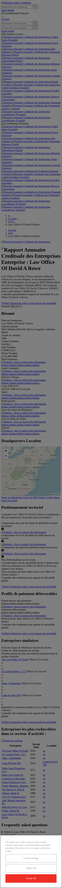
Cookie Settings (31, 858)
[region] (31, 861)
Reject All (31, 868)
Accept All (31, 878)
